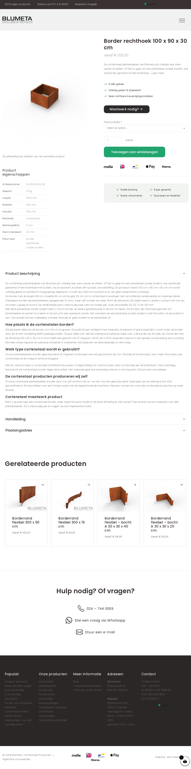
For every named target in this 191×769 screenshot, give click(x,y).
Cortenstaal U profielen (52, 707)
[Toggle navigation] (182, 20)
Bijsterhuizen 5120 (117, 703)
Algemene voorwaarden (16, 759)
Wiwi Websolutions (178, 757)
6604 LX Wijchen (117, 707)
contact (165, 301)
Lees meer (158, 73)
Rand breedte (113, 122)
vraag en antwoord (38, 359)
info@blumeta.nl (150, 682)
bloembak (143, 73)
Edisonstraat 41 (116, 686)
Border (112, 73)
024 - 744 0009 (150, 686)
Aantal (129, 140)
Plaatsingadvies (18, 430)
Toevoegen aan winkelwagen (134, 152)
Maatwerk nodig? (124, 109)
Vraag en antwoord (16, 682)
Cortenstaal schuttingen (53, 720)
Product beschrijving (22, 273)
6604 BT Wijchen (117, 690)
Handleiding (15, 419)
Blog (75, 682)
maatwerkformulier (80, 406)
